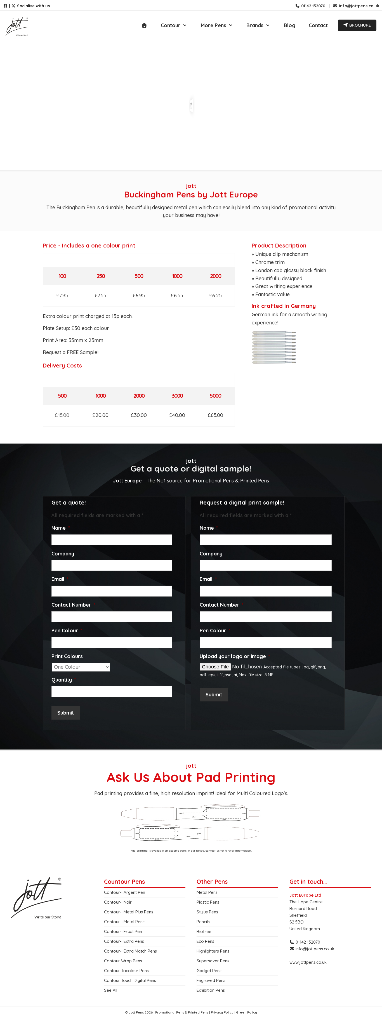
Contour (170, 25)
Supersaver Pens (213, 960)
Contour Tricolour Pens (126, 970)
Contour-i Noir (118, 902)
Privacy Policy (222, 1012)
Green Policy (246, 1012)
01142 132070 (312, 5)
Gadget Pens (209, 970)
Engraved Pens (211, 980)
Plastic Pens (208, 902)
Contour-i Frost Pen (123, 931)
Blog (289, 25)
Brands (254, 25)
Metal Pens (207, 892)
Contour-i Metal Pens (124, 921)
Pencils (203, 921)
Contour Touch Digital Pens (130, 980)
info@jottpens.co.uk (358, 5)
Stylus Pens (207, 912)
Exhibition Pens (211, 990)
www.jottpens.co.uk (308, 962)
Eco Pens (205, 941)
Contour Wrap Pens (123, 960)
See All (110, 990)
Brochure (359, 25)
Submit (65, 713)
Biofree (204, 931)
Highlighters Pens (213, 951)
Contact (318, 25)
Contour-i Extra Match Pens (130, 951)
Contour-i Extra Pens (124, 941)
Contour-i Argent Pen (124, 892)
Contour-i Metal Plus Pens (128, 912)
